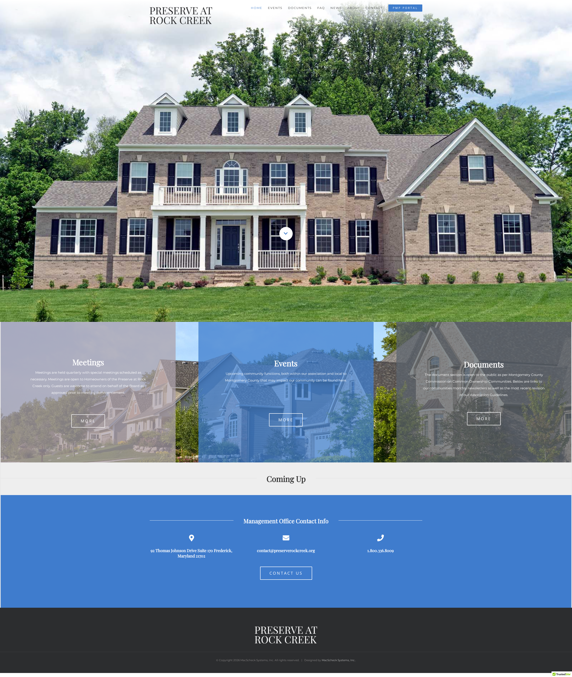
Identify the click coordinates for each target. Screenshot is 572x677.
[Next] (286, 233)
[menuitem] (259, 8)
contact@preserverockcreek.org (286, 550)
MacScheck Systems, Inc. (338, 660)
